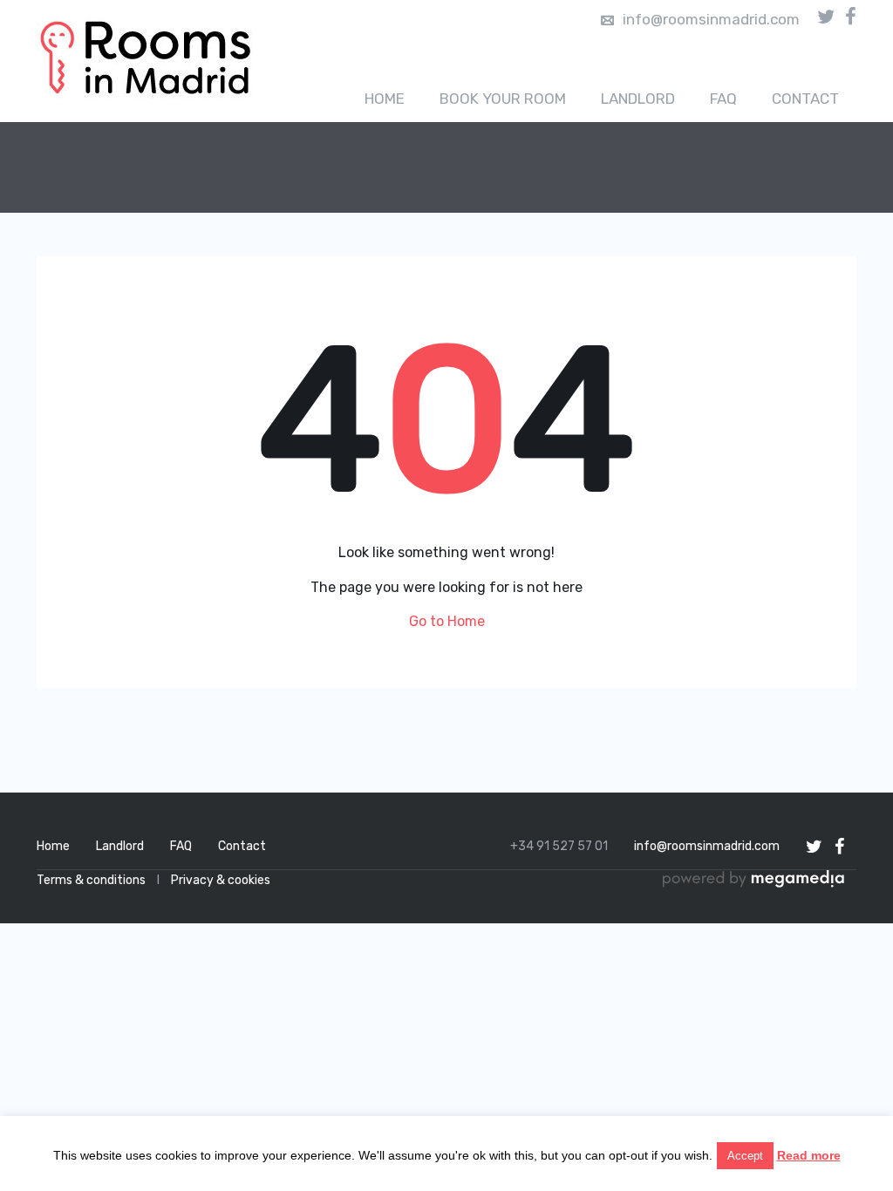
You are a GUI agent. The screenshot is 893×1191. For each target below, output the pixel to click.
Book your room (503, 98)
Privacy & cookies (220, 880)
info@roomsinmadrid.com (711, 19)
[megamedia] (759, 880)
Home (385, 98)
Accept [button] (745, 1155)
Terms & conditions (91, 880)
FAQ (723, 98)
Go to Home (447, 621)
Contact (805, 98)
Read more (809, 1155)
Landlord (638, 98)
